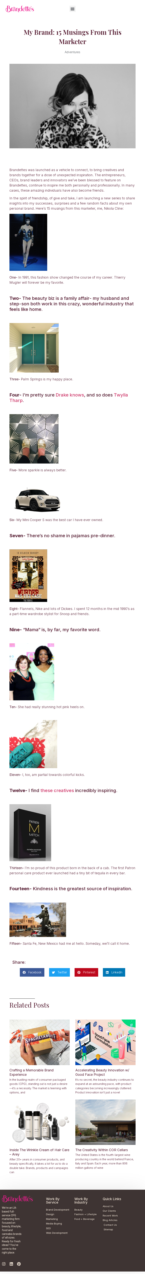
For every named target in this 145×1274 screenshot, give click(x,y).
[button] (72, 9)
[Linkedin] (11, 1264)
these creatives (57, 790)
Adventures (72, 52)
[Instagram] (4, 1264)
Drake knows (70, 395)
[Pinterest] (19, 1264)
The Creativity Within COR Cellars (101, 1150)
